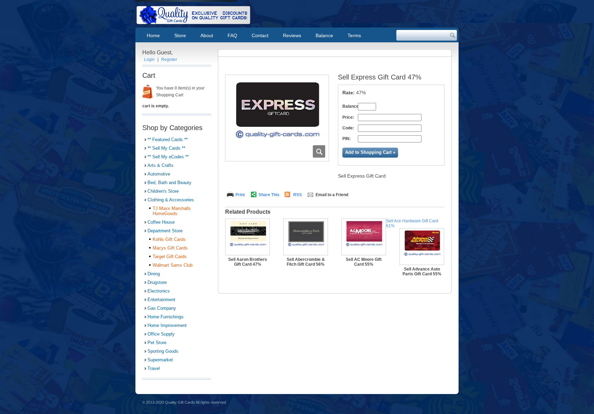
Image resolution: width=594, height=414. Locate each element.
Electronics (158, 291)
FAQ (232, 35)
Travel (153, 368)
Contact (260, 35)
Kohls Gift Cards (169, 239)
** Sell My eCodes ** (168, 156)
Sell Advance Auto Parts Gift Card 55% (422, 271)
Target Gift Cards (170, 256)
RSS (297, 194)
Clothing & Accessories (170, 199)
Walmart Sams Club (172, 265)
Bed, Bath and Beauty (169, 182)
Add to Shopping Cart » (370, 152)
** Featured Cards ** (167, 139)
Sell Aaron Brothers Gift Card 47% (247, 262)
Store (180, 35)
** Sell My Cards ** (166, 148)
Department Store (165, 230)
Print (240, 194)
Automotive (158, 174)
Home (153, 35)
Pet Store (156, 342)
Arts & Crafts (160, 165)
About (206, 35)
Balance (324, 35)
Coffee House (161, 222)
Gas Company (161, 308)
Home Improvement (167, 325)
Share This (268, 194)
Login (149, 59)
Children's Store (163, 191)
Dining (153, 273)
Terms (354, 35)
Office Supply (161, 334)
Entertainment (161, 299)
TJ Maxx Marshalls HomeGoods (172, 211)
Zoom (319, 151)
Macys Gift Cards (170, 248)
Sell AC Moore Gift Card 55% (364, 262)
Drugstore (157, 282)
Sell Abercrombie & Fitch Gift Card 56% (306, 262)
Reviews (292, 35)
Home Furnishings (165, 316)
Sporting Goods (162, 351)
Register (169, 59)
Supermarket (160, 359)
